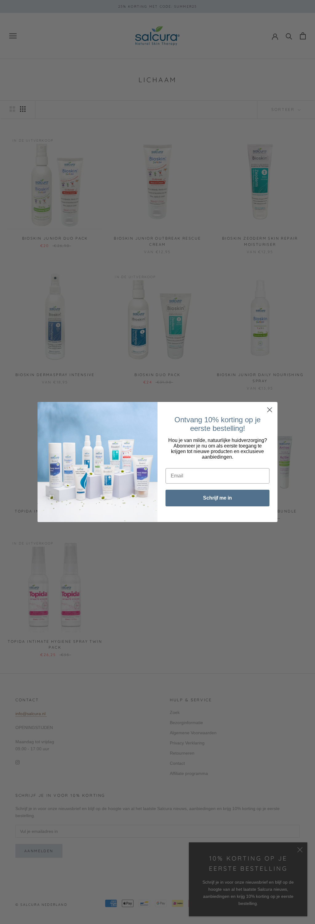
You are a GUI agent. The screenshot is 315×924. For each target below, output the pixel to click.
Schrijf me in (217, 497)
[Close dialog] (269, 409)
